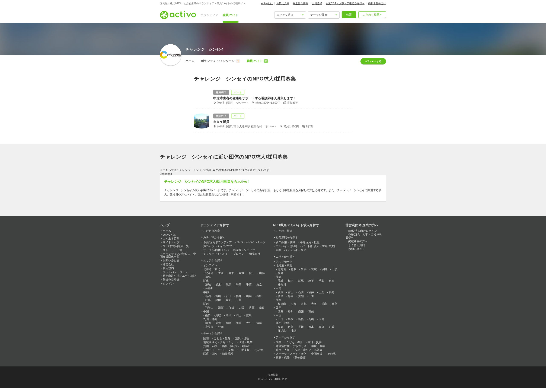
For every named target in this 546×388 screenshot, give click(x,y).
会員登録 (317, 3)
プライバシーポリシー (176, 272)
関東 (206, 280)
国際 (206, 338)
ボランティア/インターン (220, 61)
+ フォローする (373, 61)
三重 (238, 300)
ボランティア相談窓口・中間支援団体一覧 (178, 255)
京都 (231, 307)
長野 (259, 296)
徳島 (280, 311)
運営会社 (168, 264)
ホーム (190, 61)
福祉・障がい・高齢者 (236, 346)
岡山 (238, 315)
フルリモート (284, 261)
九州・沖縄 (210, 319)
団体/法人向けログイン (362, 230)
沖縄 (221, 326)
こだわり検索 (371, 14)
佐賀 (218, 323)
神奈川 (209, 288)
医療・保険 (210, 353)
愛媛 (301, 311)
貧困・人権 (210, 346)
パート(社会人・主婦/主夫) (318, 246)
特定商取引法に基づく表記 (179, 275)
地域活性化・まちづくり (218, 342)
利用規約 (168, 268)
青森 (221, 273)
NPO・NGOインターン (251, 242)
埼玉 (238, 284)
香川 (290, 311)
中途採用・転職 (309, 242)
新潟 (208, 296)
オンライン (210, 265)
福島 (208, 277)
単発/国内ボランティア (217, 242)
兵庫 (251, 307)
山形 (262, 273)
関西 (206, 303)
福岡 (208, 323)
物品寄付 (254, 253)
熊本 (238, 323)
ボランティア (209, 15)
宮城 (241, 273)
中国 (206, 311)
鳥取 (218, 315)
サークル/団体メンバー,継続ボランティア (229, 250)
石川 (228, 296)
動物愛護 (227, 353)
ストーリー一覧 (172, 250)
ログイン (168, 283)
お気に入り (282, 3)
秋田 (251, 273)
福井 (238, 296)
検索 (349, 14)
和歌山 (209, 307)
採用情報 (273, 374)
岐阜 (208, 300)
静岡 (218, 300)
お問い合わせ (171, 260)
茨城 (208, 284)
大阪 (241, 307)
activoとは (267, 3)
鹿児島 (209, 326)
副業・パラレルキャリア (291, 250)
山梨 (249, 296)
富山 (218, 296)
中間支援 (244, 350)
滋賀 (221, 307)
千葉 (249, 284)
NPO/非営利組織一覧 (176, 246)
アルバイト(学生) (286, 246)
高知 (311, 311)
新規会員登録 (171, 279)
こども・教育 (222, 338)
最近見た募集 (300, 3)
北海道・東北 (211, 269)
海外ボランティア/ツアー (219, 246)
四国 (278, 307)
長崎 (228, 323)
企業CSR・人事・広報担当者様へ (345, 3)
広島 (249, 315)
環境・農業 (246, 342)
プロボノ (238, 253)
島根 (228, 315)
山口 (208, 315)
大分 (249, 323)
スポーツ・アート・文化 (218, 350)
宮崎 (259, 323)
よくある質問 (171, 238)
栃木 (218, 284)
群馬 (228, 284)
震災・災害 (242, 338)
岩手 (231, 273)
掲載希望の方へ (377, 3)
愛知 (228, 300)
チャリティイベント (215, 253)
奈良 (262, 307)
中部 (206, 292)
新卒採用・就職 (285, 242)
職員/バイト (230, 15)
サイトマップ (171, 242)
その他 (259, 350)
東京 (259, 284)
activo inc (267, 379)
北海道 (209, 273)
